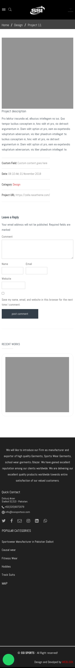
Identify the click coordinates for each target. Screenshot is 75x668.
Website (6, 279)
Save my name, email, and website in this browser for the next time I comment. (37, 302)
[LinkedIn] (38, 521)
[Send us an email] (21, 521)
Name (5, 264)
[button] (8, 659)
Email (29, 264)
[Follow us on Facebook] (13, 521)
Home (5, 25)
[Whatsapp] (45, 521)
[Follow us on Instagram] (30, 521)
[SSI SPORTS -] (37, 9)
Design (18, 25)
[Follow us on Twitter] (5, 521)
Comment (7, 237)
